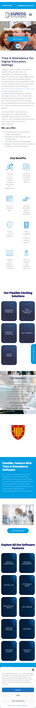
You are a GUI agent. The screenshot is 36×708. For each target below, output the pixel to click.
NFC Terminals (27, 333)
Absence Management (9, 563)
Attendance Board (27, 585)
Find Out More (18, 531)
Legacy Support (9, 355)
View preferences (18, 701)
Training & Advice (27, 651)
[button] (33, 670)
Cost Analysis (27, 607)
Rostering (27, 629)
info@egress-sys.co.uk (26, 5)
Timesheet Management (27, 563)
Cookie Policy (11, 705)
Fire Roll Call (9, 585)
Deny (18, 695)
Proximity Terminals (9, 333)
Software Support (9, 651)
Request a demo (33, 354)
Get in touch (18, 39)
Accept (18, 690)
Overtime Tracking (9, 629)
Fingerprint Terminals (9, 311)
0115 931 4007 (7, 5)
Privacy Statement (21, 705)
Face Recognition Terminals (27, 311)
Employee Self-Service (9, 607)
